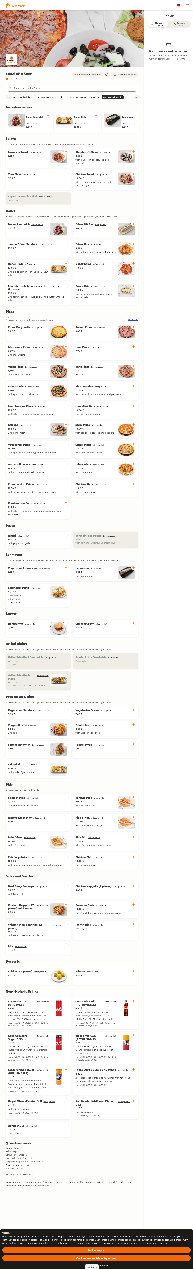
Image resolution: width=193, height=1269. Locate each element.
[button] (13, 5)
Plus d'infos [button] (133, 319)
